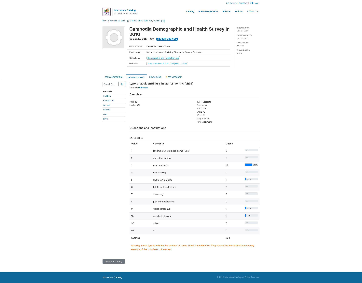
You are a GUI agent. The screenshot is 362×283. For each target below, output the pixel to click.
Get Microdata (168, 39)
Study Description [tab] (114, 77)
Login (256, 3)
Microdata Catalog (125, 10)
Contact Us (252, 11)
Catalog (190, 11)
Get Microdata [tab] (174, 77)
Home (105, 21)
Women (106, 105)
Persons (106, 109)
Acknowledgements (208, 11)
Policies (239, 11)
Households (108, 100)
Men (105, 114)
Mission (226, 11)
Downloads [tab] (155, 77)
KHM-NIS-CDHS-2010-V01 (141, 21)
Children (107, 96)
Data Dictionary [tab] (136, 77)
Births (105, 119)
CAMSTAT (243, 3)
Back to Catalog (114, 261)
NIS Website (231, 3)
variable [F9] (159, 21)
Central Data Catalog (118, 21)
